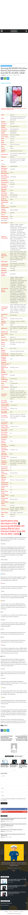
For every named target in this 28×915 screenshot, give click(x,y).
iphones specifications (5, 905)
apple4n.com (4, 75)
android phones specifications (8, 63)
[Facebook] (2, 78)
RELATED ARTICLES (9, 756)
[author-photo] (14, 746)
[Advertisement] (14, 15)
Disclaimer (6, 911)
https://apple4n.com (14, 752)
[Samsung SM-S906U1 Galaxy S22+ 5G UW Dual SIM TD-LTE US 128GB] (5, 761)
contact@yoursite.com (16, 868)
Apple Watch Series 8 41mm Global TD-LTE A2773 (11, 829)
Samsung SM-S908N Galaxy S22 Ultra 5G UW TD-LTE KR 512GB (14, 766)
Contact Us (21, 911)
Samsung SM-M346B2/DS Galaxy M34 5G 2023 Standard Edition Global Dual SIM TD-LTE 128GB (21, 738)
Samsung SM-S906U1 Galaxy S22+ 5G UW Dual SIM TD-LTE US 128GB (5, 766)
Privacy (11, 911)
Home (1, 63)
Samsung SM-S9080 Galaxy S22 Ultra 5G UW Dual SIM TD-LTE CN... (17, 892)
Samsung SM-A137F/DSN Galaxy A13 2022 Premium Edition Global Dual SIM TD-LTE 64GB (6, 738)
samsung (5, 725)
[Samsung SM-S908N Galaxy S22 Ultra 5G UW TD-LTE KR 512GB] (14, 761)
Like (25, 808)
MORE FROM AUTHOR (18, 756)
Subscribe (24, 811)
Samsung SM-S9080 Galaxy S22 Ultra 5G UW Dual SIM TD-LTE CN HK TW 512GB (23, 766)
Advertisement (15, 911)
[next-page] (14, 770)
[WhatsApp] (5, 78)
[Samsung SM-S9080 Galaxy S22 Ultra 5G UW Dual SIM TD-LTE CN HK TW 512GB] (23, 761)
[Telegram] (8, 78)
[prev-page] (13, 770)
